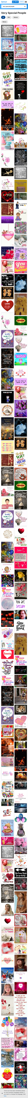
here (5, 1096)
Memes (4, 21)
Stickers (16, 17)
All (3, 17)
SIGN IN (22, 1)
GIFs (9, 17)
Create (16, 1)
